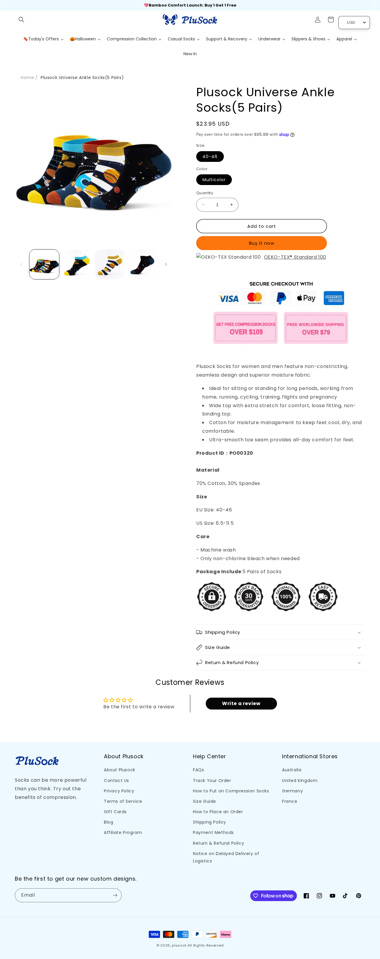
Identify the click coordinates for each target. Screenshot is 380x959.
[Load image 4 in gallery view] (142, 264)
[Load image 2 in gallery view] (77, 264)
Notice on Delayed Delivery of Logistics (226, 857)
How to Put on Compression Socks (231, 791)
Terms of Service (123, 801)
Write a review (241, 703)
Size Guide (204, 801)
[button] (21, 19)
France (289, 801)
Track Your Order (212, 780)
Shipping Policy (209, 822)
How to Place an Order (218, 812)
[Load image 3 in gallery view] (110, 264)
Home (27, 77)
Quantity (204, 193)
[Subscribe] (114, 895)
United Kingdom (299, 780)
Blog (108, 822)
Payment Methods (213, 832)
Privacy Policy (119, 791)
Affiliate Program (123, 832)
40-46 (210, 156)
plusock (179, 945)
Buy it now (261, 243)
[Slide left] (21, 264)
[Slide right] (165, 264)
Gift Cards (115, 812)
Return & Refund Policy (218, 843)
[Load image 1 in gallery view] (44, 264)
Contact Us (116, 780)
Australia (291, 770)
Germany (292, 791)
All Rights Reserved (206, 945)
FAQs (198, 770)
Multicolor (214, 180)
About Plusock (119, 770)
